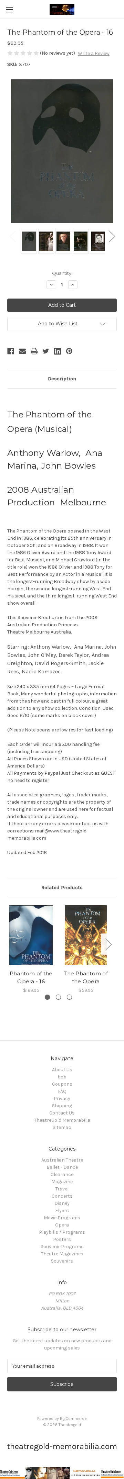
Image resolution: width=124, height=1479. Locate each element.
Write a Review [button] (94, 53)
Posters (62, 1239)
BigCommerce (73, 1418)
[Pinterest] (69, 351)
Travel (62, 1189)
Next (111, 236)
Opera (62, 1225)
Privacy (62, 1098)
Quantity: (62, 273)
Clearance (62, 1174)
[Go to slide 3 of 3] (69, 997)
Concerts (62, 1196)
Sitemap (62, 1127)
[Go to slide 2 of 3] (58, 997)
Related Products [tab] (62, 887)
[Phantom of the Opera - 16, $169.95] (31, 935)
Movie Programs (62, 1218)
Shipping (62, 1106)
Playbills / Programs (62, 1232)
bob (62, 1077)
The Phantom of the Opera (86, 977)
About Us (62, 1070)
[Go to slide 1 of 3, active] (47, 997)
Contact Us (62, 1113)
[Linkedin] (57, 351)
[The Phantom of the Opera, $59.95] (85, 935)
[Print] (34, 351)
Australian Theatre (62, 1160)
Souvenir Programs (62, 1247)
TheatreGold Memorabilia (62, 1120)
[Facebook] (10, 351)
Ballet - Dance (62, 1167)
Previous (12, 236)
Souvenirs (62, 1261)
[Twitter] (45, 351)
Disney (62, 1203)
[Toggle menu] (9, 9)
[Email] (22, 351)
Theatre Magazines (62, 1254)
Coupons (62, 1084)
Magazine (62, 1182)
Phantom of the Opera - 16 (31, 977)
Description (62, 379)
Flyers (62, 1210)
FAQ (62, 1091)
